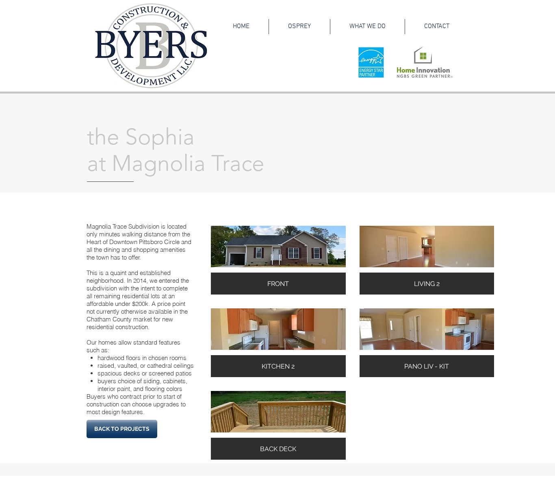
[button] (278, 260)
